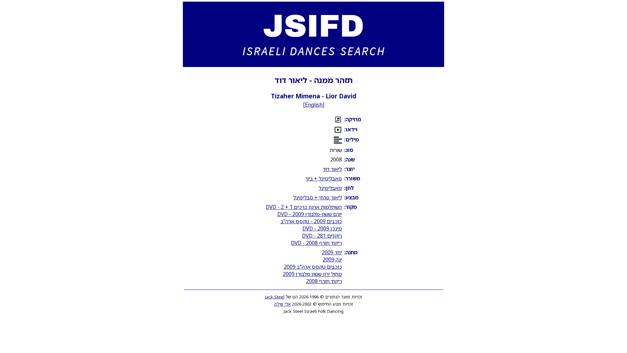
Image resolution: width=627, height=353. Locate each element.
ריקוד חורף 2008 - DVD (316, 242)
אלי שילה (282, 304)
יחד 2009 (332, 252)
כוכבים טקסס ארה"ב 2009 (313, 266)
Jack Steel (274, 297)
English (314, 104)
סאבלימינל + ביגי (324, 178)
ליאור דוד (332, 169)
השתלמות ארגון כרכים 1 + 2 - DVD (304, 206)
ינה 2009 (332, 259)
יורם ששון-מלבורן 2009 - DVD (309, 214)
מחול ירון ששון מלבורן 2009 (312, 273)
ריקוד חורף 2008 (324, 281)
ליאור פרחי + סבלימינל (317, 197)
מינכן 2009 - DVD (322, 228)
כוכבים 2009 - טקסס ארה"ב (311, 221)
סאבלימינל (330, 188)
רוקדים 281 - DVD (322, 235)
